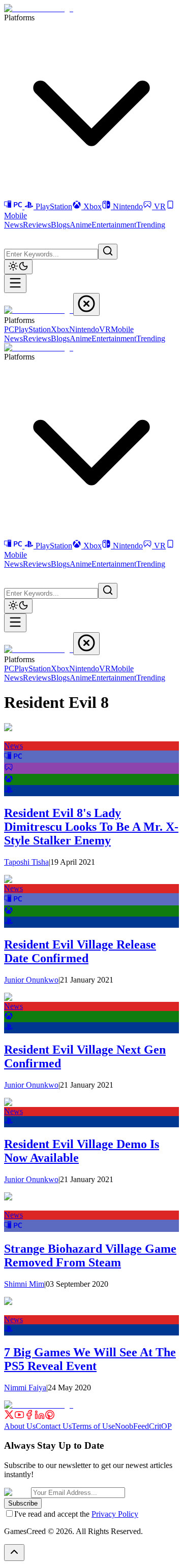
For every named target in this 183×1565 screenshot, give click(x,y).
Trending (150, 224)
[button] (10, 236)
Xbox (92, 206)
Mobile (122, 329)
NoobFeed (132, 1426)
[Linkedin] (40, 1417)
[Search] (107, 251)
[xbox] (8, 780)
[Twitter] (9, 1417)
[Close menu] (86, 304)
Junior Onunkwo (31, 979)
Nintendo (128, 206)
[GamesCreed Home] (38, 8)
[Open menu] (15, 283)
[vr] (8, 769)
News (13, 224)
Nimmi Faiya (25, 1387)
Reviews (37, 224)
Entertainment (114, 224)
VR (160, 206)
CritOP (160, 1426)
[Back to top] (14, 1552)
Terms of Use (93, 1426)
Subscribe (23, 1503)
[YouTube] (19, 1417)
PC (9, 329)
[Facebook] (29, 1417)
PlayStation (54, 206)
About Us (20, 1426)
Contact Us (54, 1426)
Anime (81, 224)
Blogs (60, 224)
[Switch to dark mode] (18, 266)
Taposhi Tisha (26, 862)
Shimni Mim (24, 1284)
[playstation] (8, 791)
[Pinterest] (50, 1417)
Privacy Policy (115, 1514)
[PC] (14, 206)
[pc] (13, 758)
